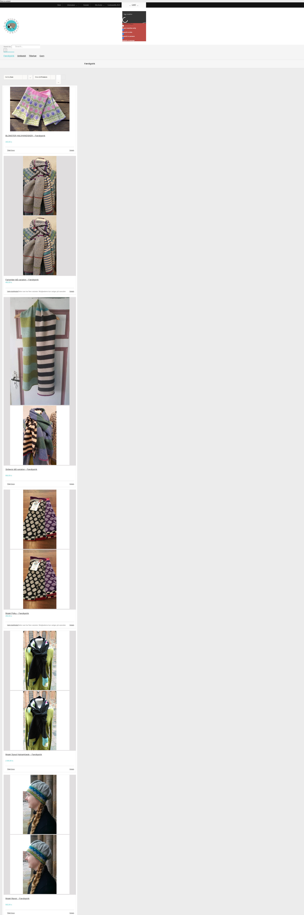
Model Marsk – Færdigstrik (17, 898)
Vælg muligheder (12, 291)
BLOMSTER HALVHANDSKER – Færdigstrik (25, 136)
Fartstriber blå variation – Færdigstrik (22, 280)
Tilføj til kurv (11, 150)
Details (72, 150)
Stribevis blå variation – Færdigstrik (21, 469)
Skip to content (5, 1)
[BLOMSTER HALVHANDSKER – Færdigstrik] (40, 109)
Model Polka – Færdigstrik (17, 613)
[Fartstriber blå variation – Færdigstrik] (40, 216)
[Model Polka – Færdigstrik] (40, 550)
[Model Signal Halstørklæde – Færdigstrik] (40, 691)
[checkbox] (134, 27)
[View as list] (58, 81)
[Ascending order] (30, 77)
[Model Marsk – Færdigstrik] (40, 835)
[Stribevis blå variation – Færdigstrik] (40, 381)
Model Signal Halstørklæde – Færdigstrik (23, 754)
